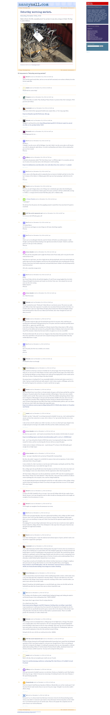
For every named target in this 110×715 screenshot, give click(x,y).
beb (93, 19)
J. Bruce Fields (30, 199)
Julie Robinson (96, 15)
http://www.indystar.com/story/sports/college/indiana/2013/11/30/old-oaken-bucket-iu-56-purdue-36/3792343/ (49, 406)
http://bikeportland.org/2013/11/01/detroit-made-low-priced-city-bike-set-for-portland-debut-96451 (48, 124)
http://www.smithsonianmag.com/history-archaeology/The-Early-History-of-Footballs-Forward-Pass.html (48, 662)
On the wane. (91, 33)
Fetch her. (91, 34)
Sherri (88, 12)
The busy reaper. (92, 30)
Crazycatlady (90, 21)
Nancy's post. (98, 7)
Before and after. (92, 32)
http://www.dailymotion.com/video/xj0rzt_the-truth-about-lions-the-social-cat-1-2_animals (47, 165)
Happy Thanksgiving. (24, 70)
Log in (88, 52)
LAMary (101, 11)
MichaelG (94, 11)
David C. (103, 16)
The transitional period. (94, 39)
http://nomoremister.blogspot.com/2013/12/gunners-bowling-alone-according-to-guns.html (47, 605)
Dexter (103, 14)
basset (105, 15)
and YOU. (98, 21)
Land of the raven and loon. (95, 38)
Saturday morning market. (35, 12)
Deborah (89, 11)
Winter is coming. (92, 37)
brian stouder (103, 13)
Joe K (98, 11)
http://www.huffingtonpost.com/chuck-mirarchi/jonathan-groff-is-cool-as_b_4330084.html (47, 437)
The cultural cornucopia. (68, 70)
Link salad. (91, 35)
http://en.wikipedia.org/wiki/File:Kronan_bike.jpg (36, 114)
